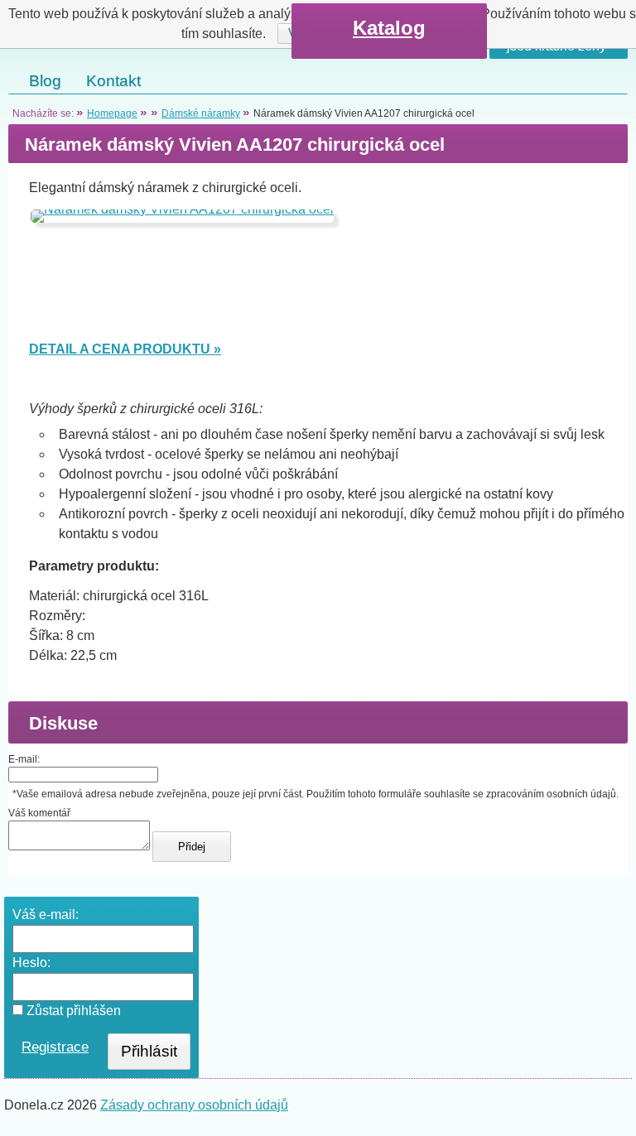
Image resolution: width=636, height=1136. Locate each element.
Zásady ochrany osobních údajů (194, 1105)
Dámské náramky (200, 113)
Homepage (112, 113)
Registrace (55, 1047)
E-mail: (24, 759)
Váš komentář (39, 813)
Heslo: (31, 962)
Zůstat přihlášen (72, 1011)
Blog (45, 80)
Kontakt (113, 80)
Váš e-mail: (45, 914)
